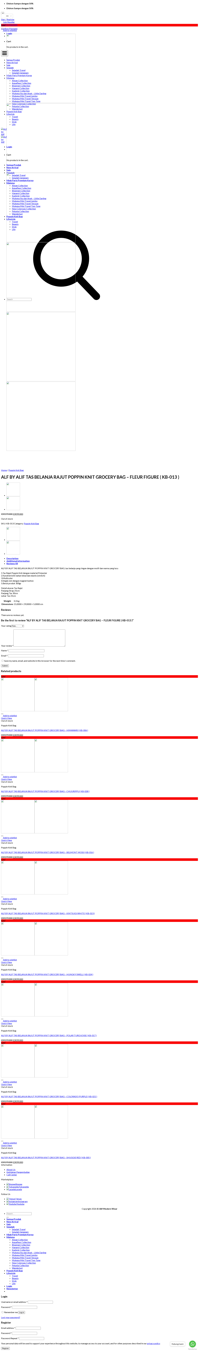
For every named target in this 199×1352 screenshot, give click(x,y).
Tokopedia (24, 1186)
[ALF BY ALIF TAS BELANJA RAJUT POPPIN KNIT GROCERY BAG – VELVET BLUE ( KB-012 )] (13, 509)
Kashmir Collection (21, 1250)
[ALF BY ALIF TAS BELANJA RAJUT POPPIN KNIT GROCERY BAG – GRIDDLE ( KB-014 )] (13, 495)
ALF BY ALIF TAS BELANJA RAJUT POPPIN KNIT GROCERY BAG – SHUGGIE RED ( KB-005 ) (46, 1157)
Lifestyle (10, 1273)
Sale (8, 1224)
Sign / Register (7, 19)
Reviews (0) (12, 563)
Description (12, 558)
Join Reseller (9, 22)
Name (4, 650)
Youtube (20, 1204)
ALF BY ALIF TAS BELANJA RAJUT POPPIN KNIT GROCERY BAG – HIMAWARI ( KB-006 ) (44, 730)
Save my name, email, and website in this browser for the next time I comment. (40, 660)
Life (13, 1283)
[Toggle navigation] (4, 53)
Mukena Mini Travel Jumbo (24, 1255)
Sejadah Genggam (20, 1232)
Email (4, 655)
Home (4, 470)
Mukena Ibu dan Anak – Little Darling (29, 1252)
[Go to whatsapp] (192, 1344)
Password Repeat (10, 1338)
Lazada (18, 1189)
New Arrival (12, 1221)
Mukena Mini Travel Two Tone (26, 1260)
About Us (10, 1169)
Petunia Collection (20, 1265)
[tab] (102, 558)
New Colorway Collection (24, 1263)
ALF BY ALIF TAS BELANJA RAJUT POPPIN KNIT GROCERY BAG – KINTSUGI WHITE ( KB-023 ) (48, 913)
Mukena (10, 1237)
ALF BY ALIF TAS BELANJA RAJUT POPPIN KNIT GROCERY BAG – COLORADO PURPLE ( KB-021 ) (49, 1096)
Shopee (18, 1184)
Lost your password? (10, 1317)
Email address (8, 1328)
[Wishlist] (2, 28)
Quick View (6, 718)
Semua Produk (13, 1219)
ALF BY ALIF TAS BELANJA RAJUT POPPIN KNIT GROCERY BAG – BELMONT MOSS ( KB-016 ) (47, 852)
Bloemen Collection (21, 1244)
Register (5, 1348)
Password (6, 1307)
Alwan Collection (20, 1239)
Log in (21, 1312)
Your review (7, 645)
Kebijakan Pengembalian (18, 1172)
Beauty (15, 1278)
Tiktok (18, 1199)
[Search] (7, 1217)
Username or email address (14, 1302)
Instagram (23, 1201)
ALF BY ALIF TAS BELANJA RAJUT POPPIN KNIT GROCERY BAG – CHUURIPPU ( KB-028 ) (45, 791)
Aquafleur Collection (21, 1242)
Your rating (6, 625)
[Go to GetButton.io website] (192, 1349)
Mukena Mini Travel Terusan (25, 1257)
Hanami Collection (20, 1247)
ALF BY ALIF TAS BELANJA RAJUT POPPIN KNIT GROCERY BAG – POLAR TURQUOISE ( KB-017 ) (49, 1035)
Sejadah (10, 1226)
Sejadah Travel (18, 1229)
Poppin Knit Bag (16, 470)
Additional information (18, 561)
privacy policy (153, 1343)
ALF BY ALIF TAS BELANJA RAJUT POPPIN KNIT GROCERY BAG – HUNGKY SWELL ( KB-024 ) (47, 974)
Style (14, 1281)
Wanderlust (17, 1268)
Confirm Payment (9, 24)
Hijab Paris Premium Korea (19, 1234)
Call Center (11, 1174)
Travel (15, 1275)
